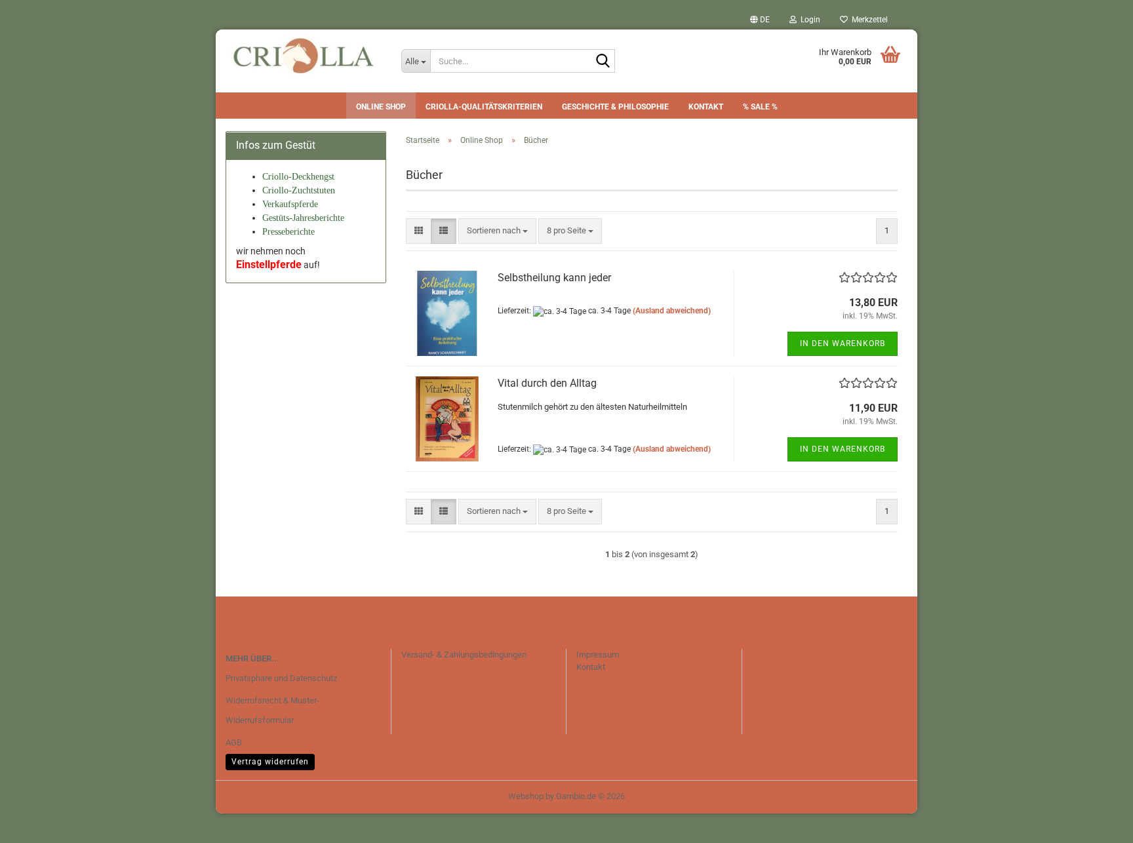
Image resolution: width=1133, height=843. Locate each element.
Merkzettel (868, 19)
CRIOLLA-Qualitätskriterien (484, 106)
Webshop (526, 796)
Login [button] (808, 19)
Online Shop (381, 106)
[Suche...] (602, 61)
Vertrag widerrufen (270, 761)
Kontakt (705, 106)
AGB (234, 742)
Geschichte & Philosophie (615, 106)
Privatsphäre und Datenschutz (281, 678)
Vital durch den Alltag (547, 383)
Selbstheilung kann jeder (554, 277)
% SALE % (760, 106)
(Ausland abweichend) (672, 310)
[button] (760, 19)
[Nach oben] (1097, 823)
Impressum (597, 654)
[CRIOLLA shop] (304, 55)
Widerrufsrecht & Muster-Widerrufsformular (272, 710)
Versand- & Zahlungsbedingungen (464, 654)
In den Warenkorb (842, 343)
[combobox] (497, 231)
